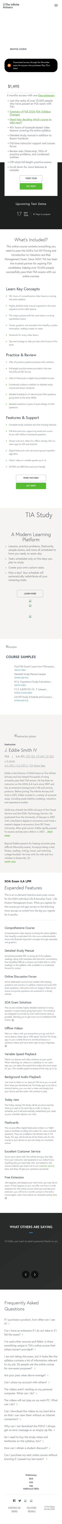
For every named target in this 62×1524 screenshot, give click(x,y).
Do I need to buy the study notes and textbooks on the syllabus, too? (26, 1439)
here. (55, 1194)
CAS (31, 1482)
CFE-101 (30, 756)
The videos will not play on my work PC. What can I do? (31, 1402)
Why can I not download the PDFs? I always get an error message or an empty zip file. (29, 1428)
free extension (46, 95)
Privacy (32, 1511)
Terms (14, 1511)
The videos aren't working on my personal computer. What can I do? (28, 1391)
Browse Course (18, 49)
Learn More (30, 593)
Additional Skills (31, 1488)
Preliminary (31, 1475)
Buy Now (31, 186)
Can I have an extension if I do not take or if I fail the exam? (30, 1332)
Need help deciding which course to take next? (30, 121)
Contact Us (14, 1507)
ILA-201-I (10, 765)
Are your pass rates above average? (25, 1375)
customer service (46, 1165)
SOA (31, 1478)
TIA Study (32, 1507)
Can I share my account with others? (25, 1382)
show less (39, 765)
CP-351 (49, 756)
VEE (31, 1486)
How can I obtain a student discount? (26, 1448)
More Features (31, 478)
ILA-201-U (22, 765)
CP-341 (40, 756)
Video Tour (31, 178)
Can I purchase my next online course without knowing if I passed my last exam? (30, 1457)
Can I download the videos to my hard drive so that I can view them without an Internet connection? (29, 1415)
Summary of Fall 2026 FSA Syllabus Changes (30, 113)
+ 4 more (10, 761)
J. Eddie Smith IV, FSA (20, 42)
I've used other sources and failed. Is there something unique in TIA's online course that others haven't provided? (29, 1345)
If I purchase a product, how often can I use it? (29, 1321)
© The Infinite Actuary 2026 (49, 1508)
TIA (31, 765)
